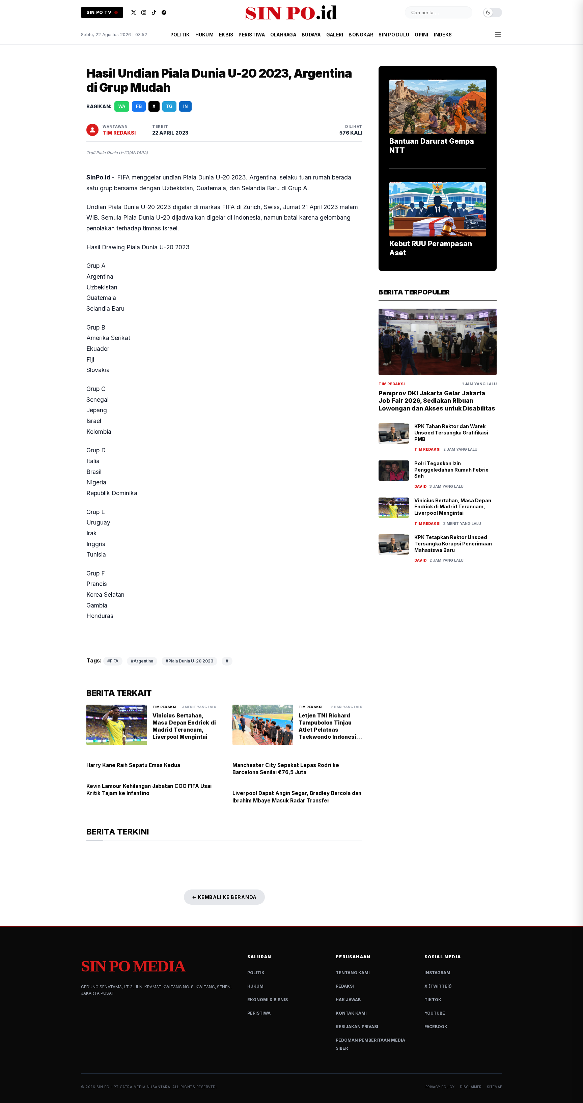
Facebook (435, 1026)
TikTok (432, 999)
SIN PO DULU (394, 34)
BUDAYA (311, 34)
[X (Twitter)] (133, 12)
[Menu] (498, 35)
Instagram (437, 972)
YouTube (434, 1013)
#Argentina (142, 660)
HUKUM (204, 34)
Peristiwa (259, 1013)
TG (169, 106)
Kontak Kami (351, 1013)
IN (185, 106)
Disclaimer (470, 1087)
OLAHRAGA (283, 34)
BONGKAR (361, 34)
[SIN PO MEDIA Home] (291, 12)
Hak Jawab (348, 999)
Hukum (255, 986)
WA (121, 106)
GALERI (334, 34)
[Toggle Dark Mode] (492, 13)
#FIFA (112, 660)
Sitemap (494, 1087)
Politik (256, 972)
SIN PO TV (99, 12)
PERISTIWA (252, 34)
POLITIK (180, 34)
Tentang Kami (353, 972)
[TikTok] (153, 12)
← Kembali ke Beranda (224, 897)
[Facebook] (164, 12)
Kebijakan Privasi (357, 1026)
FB (139, 106)
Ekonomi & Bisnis (267, 999)
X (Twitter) (438, 986)
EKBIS (226, 34)
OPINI (421, 34)
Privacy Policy (439, 1087)
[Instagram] (143, 12)
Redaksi (345, 986)
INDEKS (443, 34)
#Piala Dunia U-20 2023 (189, 660)
